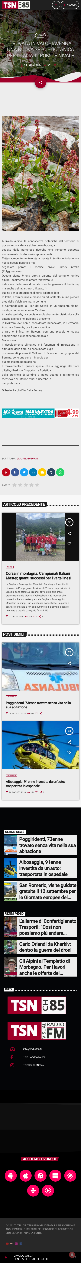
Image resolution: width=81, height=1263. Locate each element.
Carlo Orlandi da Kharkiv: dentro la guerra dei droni (45, 947)
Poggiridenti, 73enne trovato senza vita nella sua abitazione (47, 845)
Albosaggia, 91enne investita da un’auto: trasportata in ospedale (35, 783)
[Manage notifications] (72, 1255)
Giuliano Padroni (27, 458)
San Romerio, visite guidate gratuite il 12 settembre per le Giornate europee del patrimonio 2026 (47, 894)
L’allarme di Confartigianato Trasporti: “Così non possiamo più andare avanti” (47, 930)
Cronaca (11, 697)
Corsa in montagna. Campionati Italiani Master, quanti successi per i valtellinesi (38, 576)
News (40, 35)
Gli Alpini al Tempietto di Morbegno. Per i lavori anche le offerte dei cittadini (44, 970)
